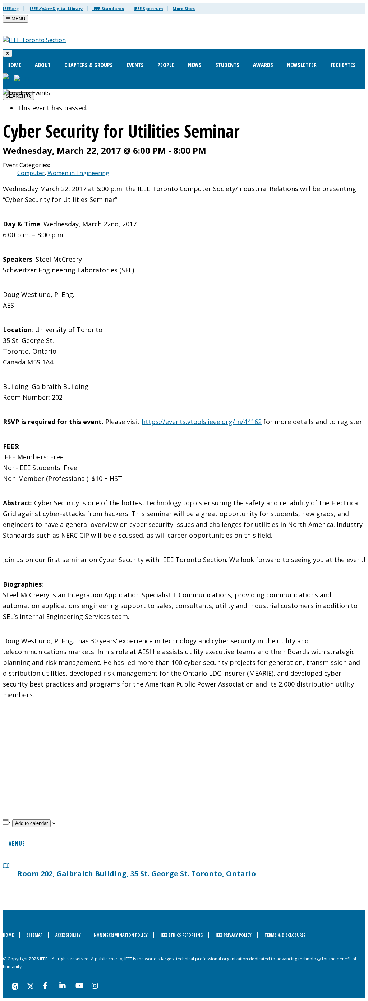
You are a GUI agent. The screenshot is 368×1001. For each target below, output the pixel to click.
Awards (263, 65)
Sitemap (34, 935)
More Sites (183, 8)
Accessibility (68, 935)
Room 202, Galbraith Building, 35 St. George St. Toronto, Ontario (136, 873)
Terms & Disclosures (284, 935)
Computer (31, 173)
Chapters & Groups (88, 65)
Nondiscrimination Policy (121, 935)
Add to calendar (31, 823)
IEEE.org (11, 8)
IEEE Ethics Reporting (182, 935)
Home (14, 65)
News (195, 65)
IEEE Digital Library (56, 8)
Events (135, 65)
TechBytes (343, 65)
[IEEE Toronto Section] (34, 40)
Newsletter (302, 65)
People (165, 65)
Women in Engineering (78, 173)
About (43, 65)
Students (227, 65)
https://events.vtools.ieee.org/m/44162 (202, 421)
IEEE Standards (108, 8)
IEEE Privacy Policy (234, 935)
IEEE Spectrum (148, 8)
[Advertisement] (184, 768)
